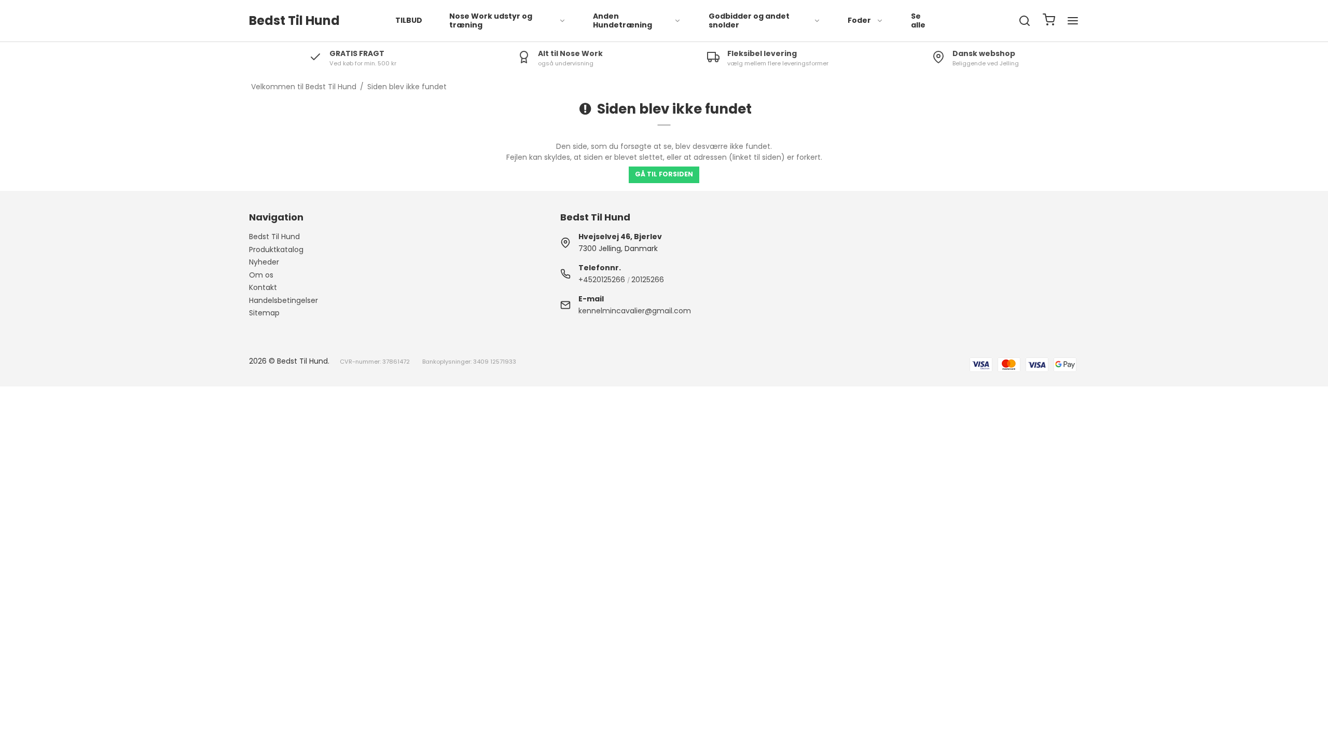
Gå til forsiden (664, 174)
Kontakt (263, 287)
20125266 (647, 279)
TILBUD (408, 20)
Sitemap (264, 313)
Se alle (918, 21)
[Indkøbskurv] (1049, 21)
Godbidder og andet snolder (749, 21)
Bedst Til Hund (274, 236)
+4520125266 (601, 279)
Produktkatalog (276, 249)
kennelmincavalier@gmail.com (634, 311)
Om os (261, 275)
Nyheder (264, 262)
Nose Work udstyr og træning (490, 21)
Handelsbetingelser (283, 300)
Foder (859, 20)
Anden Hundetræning (622, 21)
